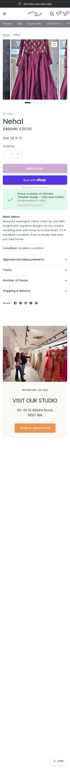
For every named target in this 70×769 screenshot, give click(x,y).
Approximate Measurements (23, 259)
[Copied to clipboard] (36, 303)
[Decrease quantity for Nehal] (6, 154)
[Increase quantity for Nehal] (18, 154)
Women (7, 23)
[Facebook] (15, 303)
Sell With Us (54, 23)
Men (19, 23)
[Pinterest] (26, 303)
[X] (20, 303)
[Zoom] (54, 44)
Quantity (8, 146)
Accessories (34, 23)
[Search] (52, 14)
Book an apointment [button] (35, 428)
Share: (7, 303)
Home (6, 34)
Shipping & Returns (16, 291)
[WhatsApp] (31, 303)
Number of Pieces (15, 280)
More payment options (35, 187)
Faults (7, 270)
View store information (30, 205)
